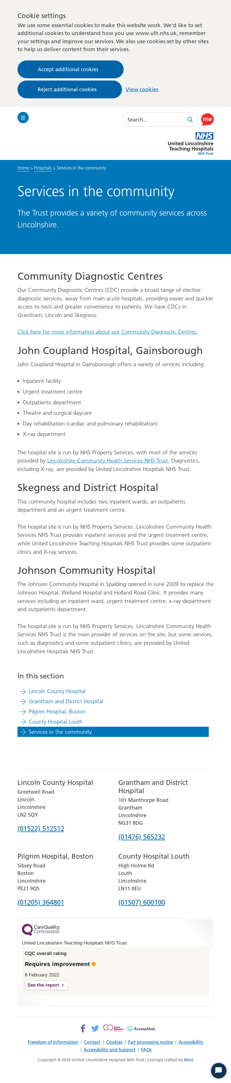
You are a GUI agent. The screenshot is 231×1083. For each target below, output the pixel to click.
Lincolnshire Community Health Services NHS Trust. (108, 460)
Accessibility (191, 1042)
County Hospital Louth (56, 721)
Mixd (188, 1059)
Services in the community (60, 731)
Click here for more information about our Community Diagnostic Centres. (107, 331)
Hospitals (43, 168)
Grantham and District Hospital (66, 701)
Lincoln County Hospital (57, 691)
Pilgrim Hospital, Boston (57, 711)
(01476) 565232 (141, 837)
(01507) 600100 (141, 903)
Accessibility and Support (110, 1050)
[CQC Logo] (41, 934)
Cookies (114, 1042)
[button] (207, 119)
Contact (92, 1042)
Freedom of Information (53, 1042)
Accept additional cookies (68, 69)
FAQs (146, 1050)
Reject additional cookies (67, 89)
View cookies (142, 89)
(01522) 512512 (40, 829)
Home (23, 168)
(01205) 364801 (40, 903)
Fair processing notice (150, 1042)
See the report (43, 985)
